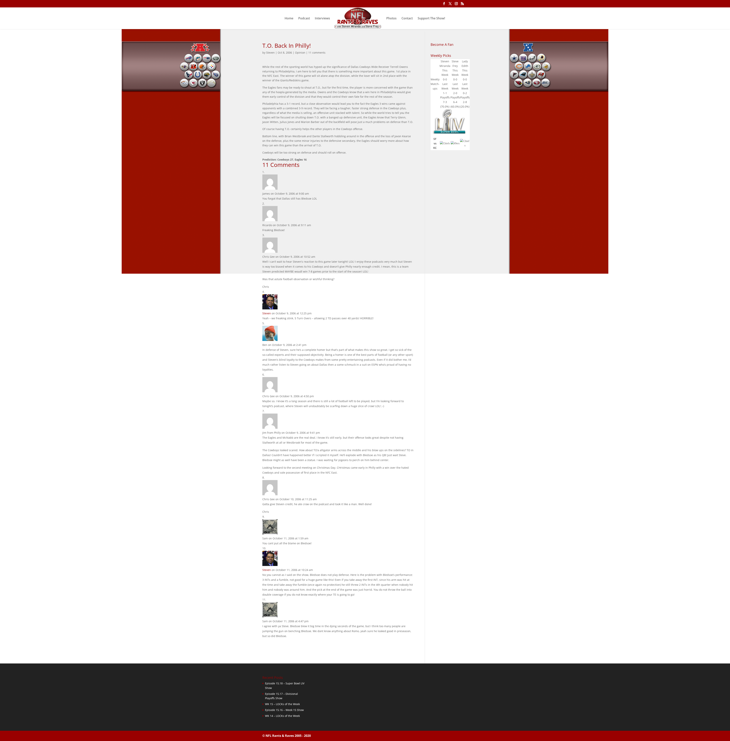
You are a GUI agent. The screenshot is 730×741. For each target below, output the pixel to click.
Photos (391, 18)
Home (289, 18)
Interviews (322, 18)
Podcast (304, 18)
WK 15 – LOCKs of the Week (282, 704)
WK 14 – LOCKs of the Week (282, 716)
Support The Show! (431, 18)
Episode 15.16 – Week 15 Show (284, 710)
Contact (407, 18)
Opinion (300, 52)
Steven (270, 52)
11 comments (316, 52)
